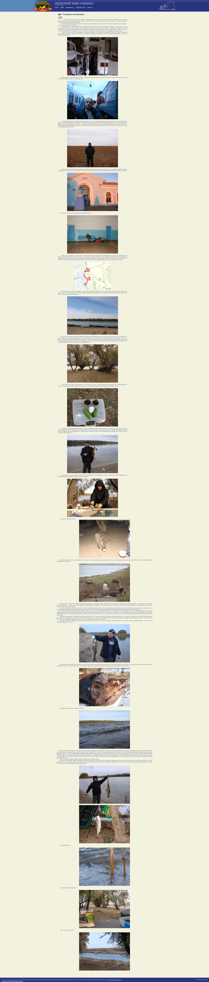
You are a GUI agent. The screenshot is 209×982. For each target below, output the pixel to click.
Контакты (90, 7)
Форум (62, 7)
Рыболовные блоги (80, 7)
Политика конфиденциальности (113, 979)
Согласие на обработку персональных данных (12, 981)
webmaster (198, 981)
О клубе (56, 7)
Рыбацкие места (70, 7)
